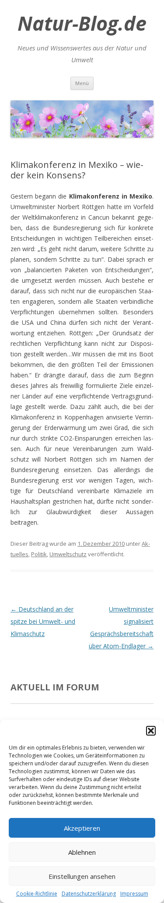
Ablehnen (82, 852)
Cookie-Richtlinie (36, 893)
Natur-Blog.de (82, 23)
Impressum (134, 893)
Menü (82, 83)
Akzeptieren (82, 828)
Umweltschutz (68, 554)
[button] (151, 730)
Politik (39, 554)
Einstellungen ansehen (82, 876)
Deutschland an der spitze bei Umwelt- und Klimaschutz (42, 621)
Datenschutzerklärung (89, 893)
